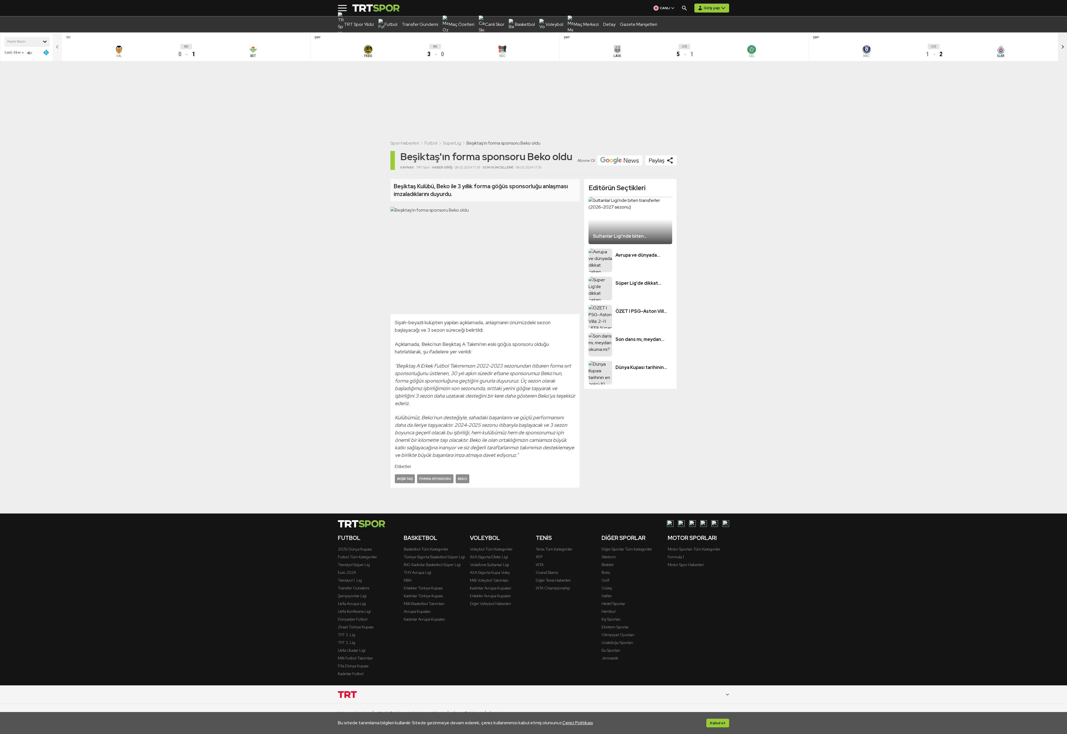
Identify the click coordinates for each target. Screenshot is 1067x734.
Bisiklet (608, 564)
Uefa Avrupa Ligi (352, 603)
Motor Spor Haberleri (686, 564)
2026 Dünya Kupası (355, 549)
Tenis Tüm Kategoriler (554, 549)
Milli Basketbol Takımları (424, 603)
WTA (540, 564)
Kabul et (718, 722)
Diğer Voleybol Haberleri (490, 603)
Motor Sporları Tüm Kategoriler (694, 549)
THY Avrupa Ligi (417, 572)
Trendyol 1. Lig (350, 580)
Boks (606, 572)
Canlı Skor (12, 52)
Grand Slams (547, 572)
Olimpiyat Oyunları (618, 634)
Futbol (431, 143)
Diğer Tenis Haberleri (553, 580)
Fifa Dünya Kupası (353, 665)
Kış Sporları (611, 619)
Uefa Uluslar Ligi (351, 650)
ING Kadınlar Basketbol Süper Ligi (432, 564)
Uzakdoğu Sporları (617, 642)
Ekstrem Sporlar (615, 626)
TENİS (544, 538)
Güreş (607, 588)
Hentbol (608, 611)
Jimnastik (610, 658)
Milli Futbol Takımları (355, 658)
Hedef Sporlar (613, 603)
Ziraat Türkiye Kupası (355, 626)
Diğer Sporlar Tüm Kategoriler (627, 549)
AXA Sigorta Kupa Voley (490, 572)
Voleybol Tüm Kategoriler (491, 549)
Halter (607, 595)
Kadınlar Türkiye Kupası (423, 595)
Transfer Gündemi (353, 588)
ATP (539, 556)
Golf (605, 580)
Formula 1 (676, 556)
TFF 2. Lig (346, 634)
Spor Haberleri (404, 143)
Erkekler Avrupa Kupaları (490, 595)
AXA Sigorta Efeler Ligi (489, 556)
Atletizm (609, 556)
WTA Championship (553, 588)
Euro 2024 (347, 572)
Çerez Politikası (577, 723)
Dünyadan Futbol (352, 619)
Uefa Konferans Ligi (354, 611)
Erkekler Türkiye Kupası (423, 588)
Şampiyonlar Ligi (352, 595)
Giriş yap (712, 7)
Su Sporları (611, 650)
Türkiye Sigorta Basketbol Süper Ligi (434, 556)
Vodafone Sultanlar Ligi (489, 564)
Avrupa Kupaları (417, 611)
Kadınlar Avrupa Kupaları (424, 619)
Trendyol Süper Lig (354, 564)
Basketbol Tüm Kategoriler (426, 549)
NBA (408, 580)
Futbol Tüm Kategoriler (357, 556)
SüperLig (452, 143)
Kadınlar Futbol (350, 673)
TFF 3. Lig (346, 642)
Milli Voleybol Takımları (489, 580)
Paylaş (656, 160)
